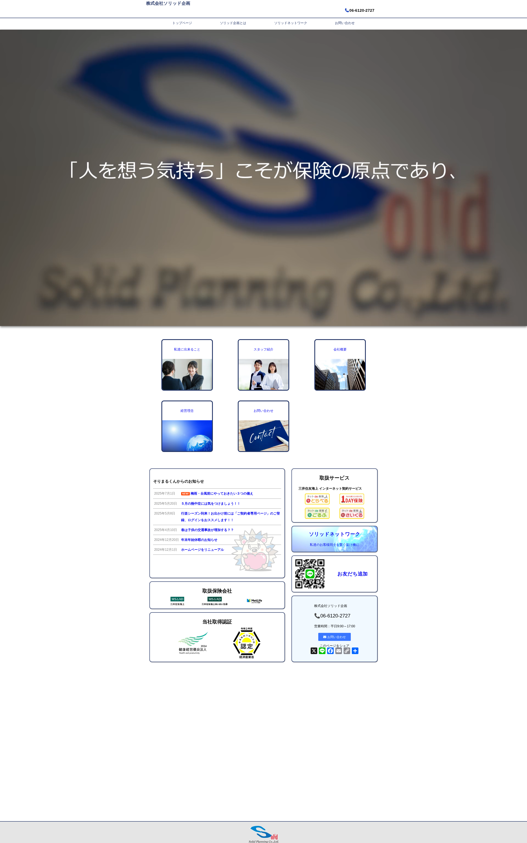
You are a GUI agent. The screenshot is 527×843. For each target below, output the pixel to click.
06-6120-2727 (361, 10)
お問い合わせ (345, 23)
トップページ (182, 23)
